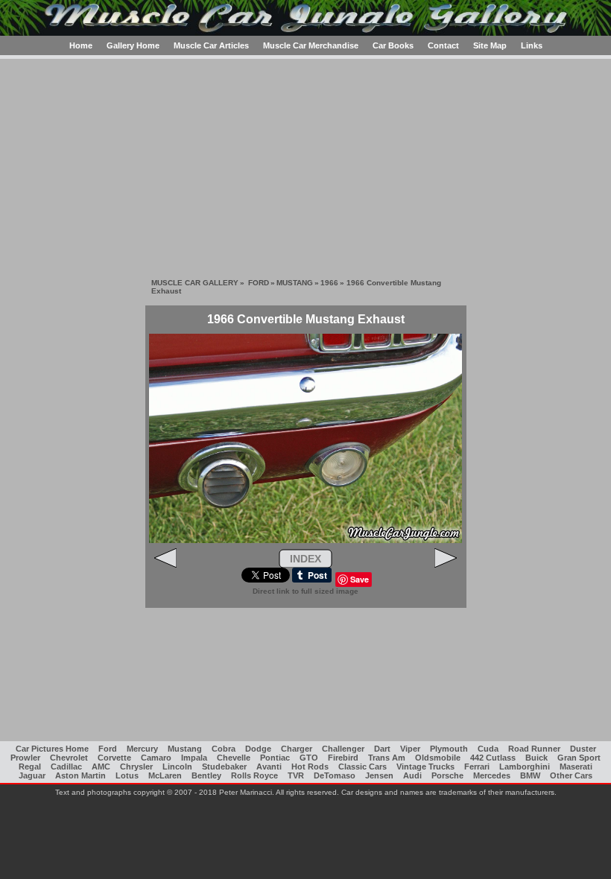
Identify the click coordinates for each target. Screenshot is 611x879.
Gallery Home (133, 45)
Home (80, 45)
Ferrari (477, 766)
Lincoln (177, 766)
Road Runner (534, 748)
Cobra (223, 748)
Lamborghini (524, 766)
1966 (329, 283)
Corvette (114, 757)
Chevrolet (69, 757)
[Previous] (165, 565)
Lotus (127, 775)
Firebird (343, 757)
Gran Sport (579, 757)
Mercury (142, 748)
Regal (30, 766)
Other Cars (571, 775)
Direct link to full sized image (305, 591)
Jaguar (32, 775)
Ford (107, 748)
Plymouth (449, 748)
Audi (412, 775)
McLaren (165, 775)
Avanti (269, 766)
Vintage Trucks (425, 766)
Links (531, 45)
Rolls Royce (254, 775)
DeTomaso (334, 775)
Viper (410, 748)
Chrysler (136, 766)
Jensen (379, 775)
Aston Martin (80, 775)
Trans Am (386, 757)
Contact (443, 45)
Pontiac (275, 757)
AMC (101, 766)
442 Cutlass (493, 757)
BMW (530, 775)
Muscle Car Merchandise (310, 45)
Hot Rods (310, 766)
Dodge (258, 748)
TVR (296, 775)
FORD (258, 283)
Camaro (156, 757)
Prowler (25, 757)
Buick (536, 757)
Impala (194, 757)
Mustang (185, 748)
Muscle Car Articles (211, 45)
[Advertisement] (305, 163)
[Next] (445, 565)
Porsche (447, 775)
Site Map (490, 45)
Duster (583, 748)
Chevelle (233, 757)
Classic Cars (362, 766)
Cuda (488, 748)
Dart (382, 748)
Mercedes (491, 775)
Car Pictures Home (52, 748)
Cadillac (66, 766)
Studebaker (224, 766)
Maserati (576, 766)
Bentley (206, 775)
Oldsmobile (437, 757)
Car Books (393, 45)
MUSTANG (294, 283)
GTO (309, 757)
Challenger (343, 748)
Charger (296, 748)
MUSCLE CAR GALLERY (194, 283)
